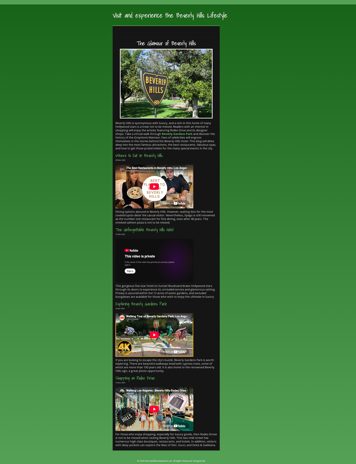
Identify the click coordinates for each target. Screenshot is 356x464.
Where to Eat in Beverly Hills (139, 155)
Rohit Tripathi (212, 460)
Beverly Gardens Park (177, 134)
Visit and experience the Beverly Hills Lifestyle (170, 15)
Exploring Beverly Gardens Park (141, 303)
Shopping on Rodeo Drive (135, 378)
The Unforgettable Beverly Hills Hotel (144, 229)
